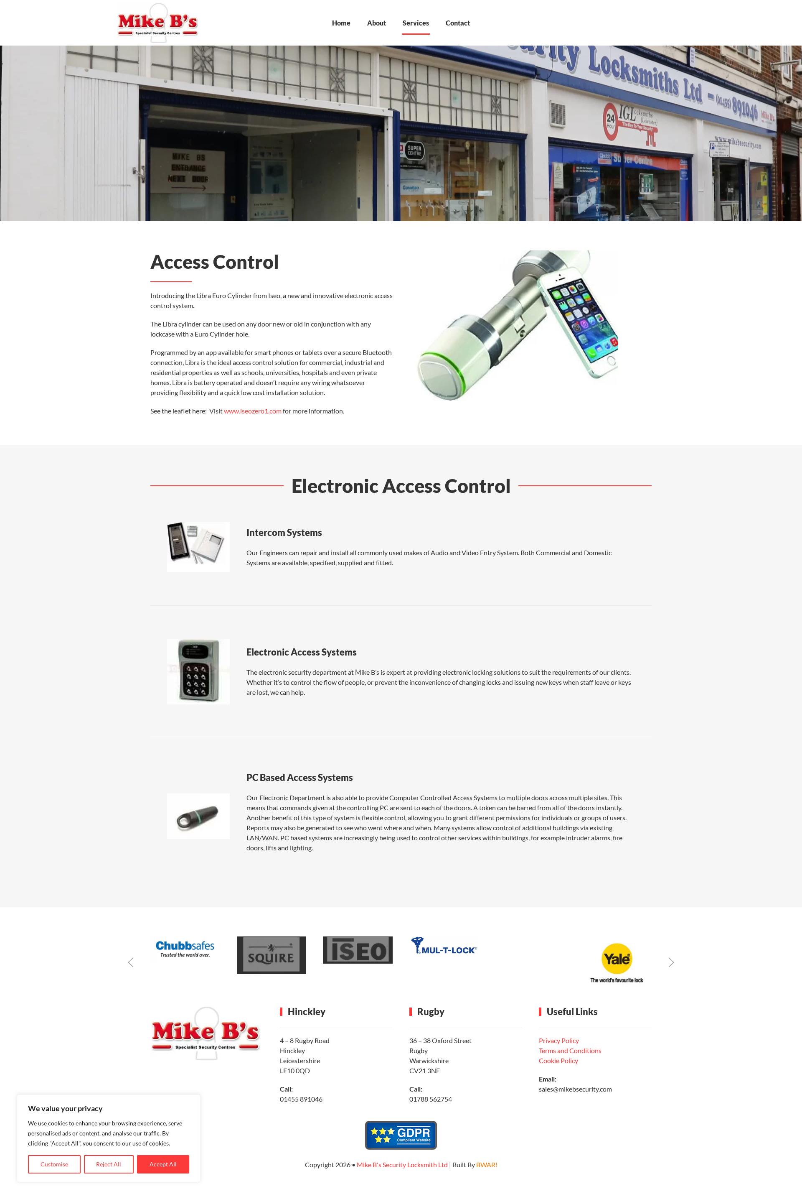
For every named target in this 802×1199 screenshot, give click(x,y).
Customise (54, 1164)
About (376, 23)
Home (341, 23)
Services (416, 23)
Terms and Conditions (570, 1050)
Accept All (163, 1164)
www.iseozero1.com (253, 411)
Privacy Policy (559, 1040)
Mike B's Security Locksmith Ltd (402, 1164)
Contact (458, 23)
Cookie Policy (558, 1060)
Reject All (108, 1164)
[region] (108, 1138)
